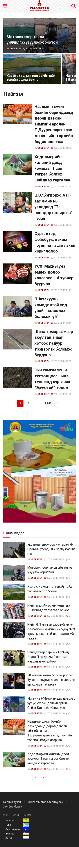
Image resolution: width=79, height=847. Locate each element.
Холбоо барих (12, 806)
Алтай (9, 838)
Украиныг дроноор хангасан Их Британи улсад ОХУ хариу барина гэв (51, 549)
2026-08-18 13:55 (55, 644)
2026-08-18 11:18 (55, 690)
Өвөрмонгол (12, 829)
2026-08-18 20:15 (34, 48)
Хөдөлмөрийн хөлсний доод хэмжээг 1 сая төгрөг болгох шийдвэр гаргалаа (52, 168)
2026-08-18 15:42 (55, 597)
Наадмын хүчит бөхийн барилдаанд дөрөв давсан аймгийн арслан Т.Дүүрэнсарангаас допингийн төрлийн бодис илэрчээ (53, 124)
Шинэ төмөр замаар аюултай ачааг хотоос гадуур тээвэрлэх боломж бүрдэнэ (53, 343)
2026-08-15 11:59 (62, 257)
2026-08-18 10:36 (62, 148)
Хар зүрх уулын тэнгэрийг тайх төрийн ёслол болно (31, 78)
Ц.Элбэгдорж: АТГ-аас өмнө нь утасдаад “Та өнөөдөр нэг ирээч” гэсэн (53, 207)
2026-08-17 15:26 (62, 225)
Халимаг (10, 820)
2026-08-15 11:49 (62, 290)
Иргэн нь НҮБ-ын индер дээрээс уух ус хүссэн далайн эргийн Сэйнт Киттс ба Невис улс (51, 703)
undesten (16, 48)
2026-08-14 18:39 (62, 361)
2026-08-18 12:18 (55, 667)
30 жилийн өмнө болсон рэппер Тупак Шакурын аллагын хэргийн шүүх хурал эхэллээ (51, 679)
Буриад (9, 833)
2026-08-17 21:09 (62, 186)
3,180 (47, 403)
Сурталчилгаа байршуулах (45, 802)
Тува (8, 825)
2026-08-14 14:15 (62, 394)
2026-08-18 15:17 (55, 616)
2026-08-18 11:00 (55, 713)
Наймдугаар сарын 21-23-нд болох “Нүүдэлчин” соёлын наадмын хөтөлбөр (48, 656)
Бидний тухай (12, 802)
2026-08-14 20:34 (62, 323)
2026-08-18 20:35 (55, 559)
